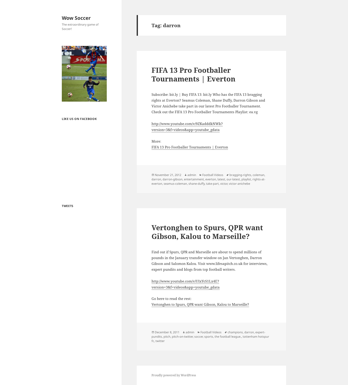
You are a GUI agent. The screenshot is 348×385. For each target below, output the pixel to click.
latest (221, 179)
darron (156, 179)
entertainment (194, 179)
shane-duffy (196, 184)
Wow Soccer (76, 18)
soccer (198, 337)
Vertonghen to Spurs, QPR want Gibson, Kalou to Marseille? (207, 232)
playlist (246, 179)
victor (223, 184)
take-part (212, 184)
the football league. (228, 337)
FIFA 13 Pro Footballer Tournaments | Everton (193, 74)
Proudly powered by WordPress (174, 375)
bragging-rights (240, 175)
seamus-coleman (175, 184)
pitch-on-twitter (182, 337)
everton (210, 179)
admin (191, 175)
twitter (160, 341)
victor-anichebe (239, 184)
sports (208, 337)
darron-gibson (173, 179)
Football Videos (212, 175)
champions (235, 332)
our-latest (233, 179)
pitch (166, 337)
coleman (258, 175)
